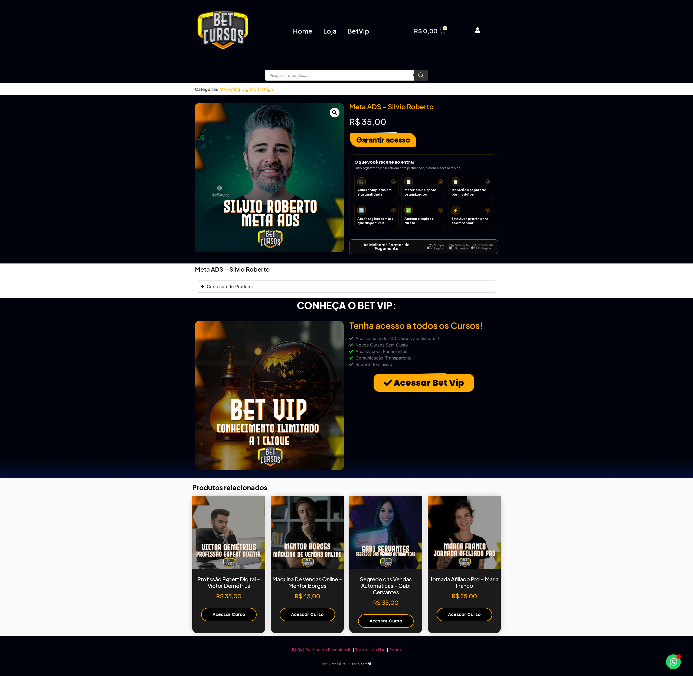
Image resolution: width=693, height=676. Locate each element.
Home (302, 31)
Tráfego (265, 89)
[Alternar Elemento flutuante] (673, 661)
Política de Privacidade (329, 649)
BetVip (358, 31)
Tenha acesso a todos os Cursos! (416, 325)
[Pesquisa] (421, 75)
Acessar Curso (229, 614)
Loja (329, 31)
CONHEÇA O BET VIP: (347, 305)
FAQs (297, 649)
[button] (334, 112)
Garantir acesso (383, 139)
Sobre (395, 649)
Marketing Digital (237, 89)
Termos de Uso (370, 649)
